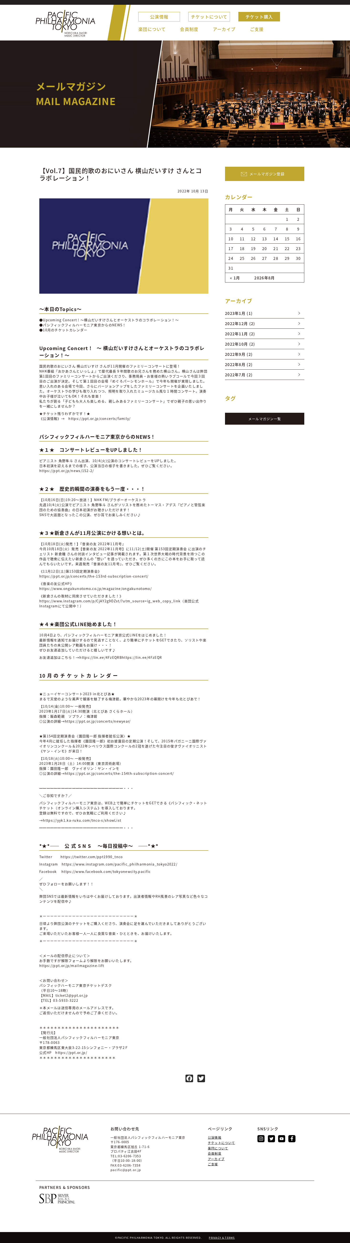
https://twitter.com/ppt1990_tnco (91, 856)
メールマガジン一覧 (264, 418)
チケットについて (209, 17)
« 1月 (235, 278)
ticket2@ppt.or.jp (71, 995)
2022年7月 (235, 374)
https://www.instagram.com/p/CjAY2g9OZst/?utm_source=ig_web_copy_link (109, 601)
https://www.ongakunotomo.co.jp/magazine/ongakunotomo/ (95, 588)
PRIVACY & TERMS (222, 1237)
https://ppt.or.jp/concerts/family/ (99, 418)
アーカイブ (224, 29)
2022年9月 (235, 354)
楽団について (152, 29)
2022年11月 (236, 334)
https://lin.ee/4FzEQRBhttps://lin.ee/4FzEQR (120, 657)
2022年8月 (235, 364)
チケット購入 (259, 17)
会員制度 (189, 29)
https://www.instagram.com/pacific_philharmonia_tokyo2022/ (119, 864)
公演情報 (159, 17)
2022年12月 (236, 323)
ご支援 (257, 29)
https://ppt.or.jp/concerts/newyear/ (98, 721)
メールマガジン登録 (267, 173)
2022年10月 (236, 344)
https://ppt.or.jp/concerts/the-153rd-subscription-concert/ (93, 576)
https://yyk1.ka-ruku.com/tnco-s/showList (82, 820)
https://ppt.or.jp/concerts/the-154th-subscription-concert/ (119, 773)
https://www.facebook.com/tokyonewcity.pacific (105, 871)
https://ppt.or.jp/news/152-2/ (66, 470)
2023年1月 (235, 313)
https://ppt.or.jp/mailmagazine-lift (71, 965)
